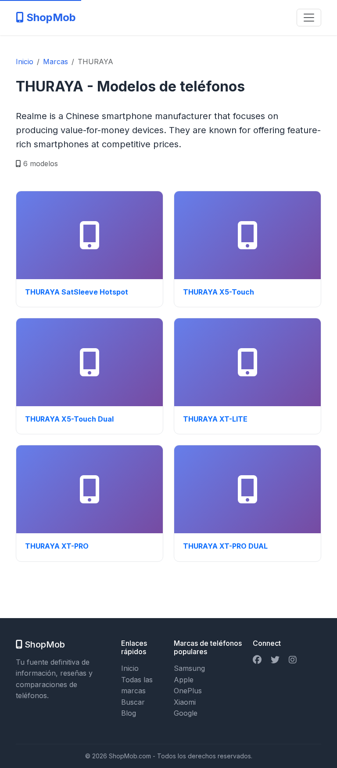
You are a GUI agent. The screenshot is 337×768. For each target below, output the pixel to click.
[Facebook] (257, 659)
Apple (184, 679)
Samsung (189, 668)
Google (185, 713)
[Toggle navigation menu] (309, 17)
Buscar (133, 702)
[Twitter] (275, 659)
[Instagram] (293, 659)
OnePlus (188, 690)
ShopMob (50, 17)
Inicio (130, 668)
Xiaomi (185, 702)
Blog (128, 713)
